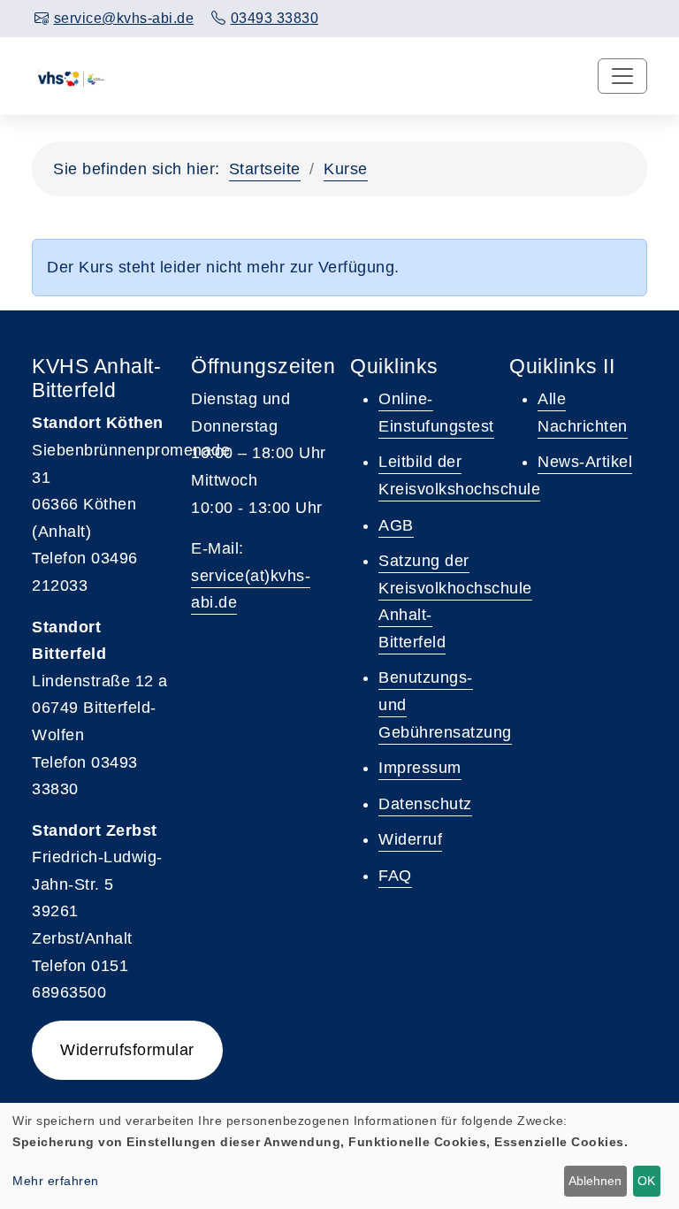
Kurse (346, 169)
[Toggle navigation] (622, 76)
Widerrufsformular (127, 1050)
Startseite (265, 169)
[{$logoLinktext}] (71, 76)
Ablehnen (595, 1181)
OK (646, 1181)
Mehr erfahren (55, 1181)
